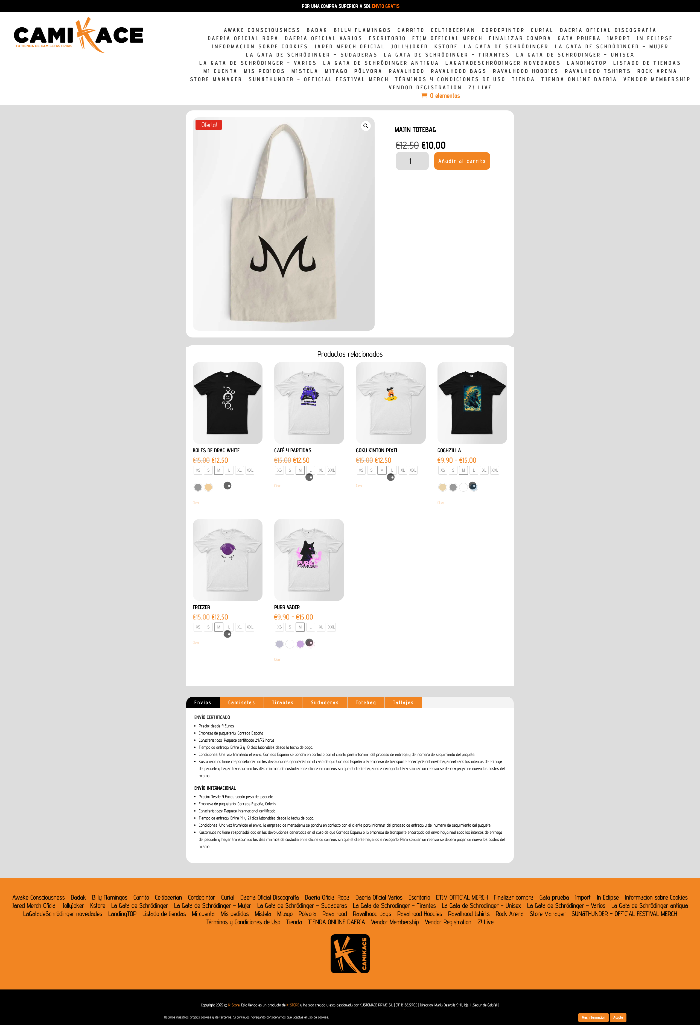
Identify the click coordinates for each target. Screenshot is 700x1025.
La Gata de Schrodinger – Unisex (575, 55)
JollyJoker (409, 47)
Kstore (446, 47)
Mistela (305, 71)
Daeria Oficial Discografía (608, 30)
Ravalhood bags (459, 71)
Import (619, 39)
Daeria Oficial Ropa (243, 39)
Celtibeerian (453, 30)
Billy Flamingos (363, 30)
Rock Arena (657, 71)
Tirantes (283, 702)
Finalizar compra (520, 39)
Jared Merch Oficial (349, 47)
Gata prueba (579, 39)
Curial (542, 30)
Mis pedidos (264, 71)
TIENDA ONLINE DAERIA (579, 80)
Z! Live (480, 88)
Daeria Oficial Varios (324, 39)
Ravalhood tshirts (598, 71)
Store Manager (216, 80)
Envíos (203, 702)
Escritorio (387, 39)
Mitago (336, 71)
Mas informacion (593, 1017)
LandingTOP (587, 63)
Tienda (523, 80)
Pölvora (368, 71)
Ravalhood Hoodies (526, 71)
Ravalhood (407, 71)
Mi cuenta (220, 71)
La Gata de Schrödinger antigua (381, 63)
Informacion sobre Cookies (260, 47)
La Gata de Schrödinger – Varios (258, 63)
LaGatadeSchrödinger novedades (503, 63)
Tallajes (403, 702)
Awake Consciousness (262, 30)
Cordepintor (503, 30)
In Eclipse (655, 39)
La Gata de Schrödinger (506, 47)
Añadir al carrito (462, 161)
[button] (366, 126)
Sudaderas (325, 702)
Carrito (411, 30)
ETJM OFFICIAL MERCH (447, 39)
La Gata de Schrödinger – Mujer (612, 47)
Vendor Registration (425, 88)
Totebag (366, 702)
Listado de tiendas (647, 63)
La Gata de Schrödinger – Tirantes (447, 55)
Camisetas (241, 702)
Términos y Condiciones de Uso (450, 80)
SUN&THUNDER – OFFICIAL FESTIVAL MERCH (319, 80)
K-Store (234, 1005)
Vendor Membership (657, 80)
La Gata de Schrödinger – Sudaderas (312, 55)
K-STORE (293, 1005)
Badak (317, 30)
